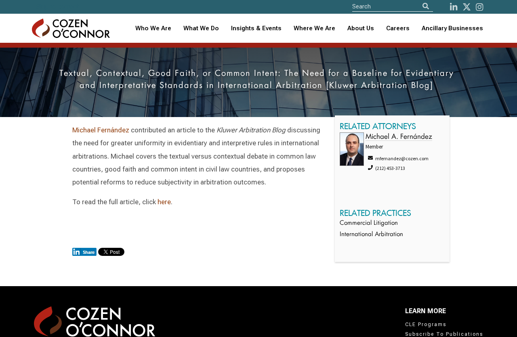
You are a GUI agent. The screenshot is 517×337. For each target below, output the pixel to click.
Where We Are (314, 28)
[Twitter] (466, 7)
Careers (398, 28)
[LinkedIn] (453, 7)
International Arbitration (371, 235)
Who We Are (153, 28)
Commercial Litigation (369, 223)
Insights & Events (256, 28)
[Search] (426, 6)
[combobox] (256, 28)
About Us (360, 28)
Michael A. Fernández (399, 137)
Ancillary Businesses (452, 28)
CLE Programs (425, 324)
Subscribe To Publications (444, 334)
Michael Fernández (100, 130)
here (164, 202)
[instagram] (479, 7)
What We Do (201, 28)
